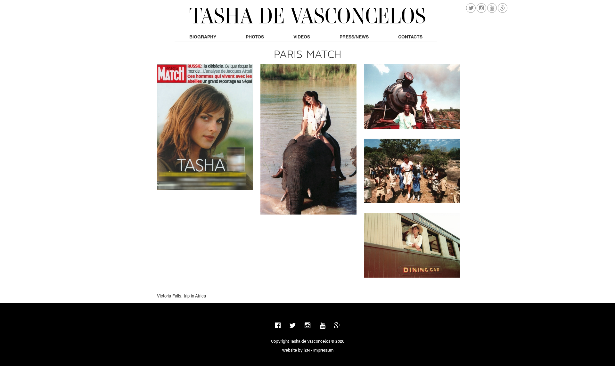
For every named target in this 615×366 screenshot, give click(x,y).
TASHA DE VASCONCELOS (307, 15)
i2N (307, 350)
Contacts (410, 36)
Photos (255, 36)
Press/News (354, 36)
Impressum (323, 350)
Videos (301, 36)
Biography (202, 36)
